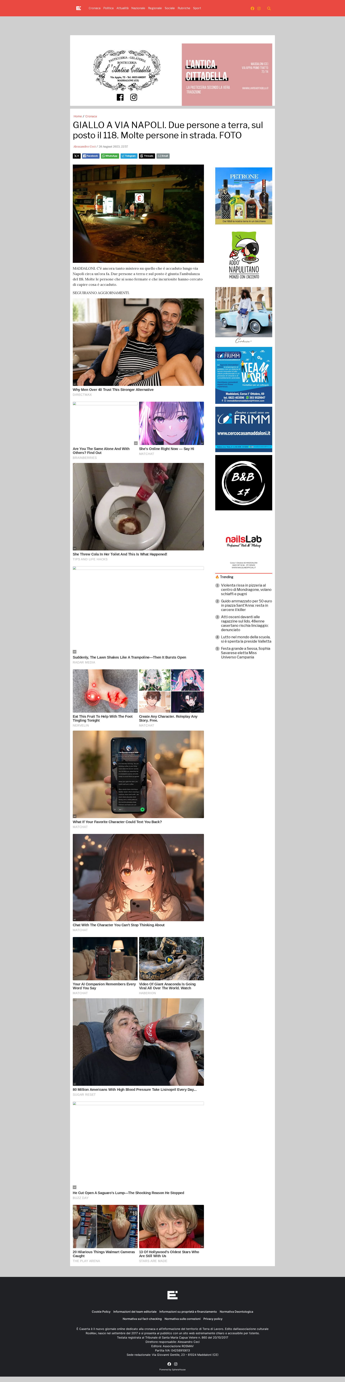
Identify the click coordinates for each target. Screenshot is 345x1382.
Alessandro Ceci (84, 146)
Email (165, 155)
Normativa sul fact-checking (142, 1319)
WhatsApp (111, 155)
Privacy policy (212, 1319)
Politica (108, 8)
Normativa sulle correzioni (183, 1319)
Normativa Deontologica (236, 1311)
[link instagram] (259, 8)
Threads (148, 155)
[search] (269, 8)
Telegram (130, 155)
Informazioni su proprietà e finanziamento (188, 1311)
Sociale (170, 8)
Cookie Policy (101, 1311)
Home (78, 116)
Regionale (155, 8)
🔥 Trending (224, 577)
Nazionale (138, 8)
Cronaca (94, 8)
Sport (197, 8)
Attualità (122, 8)
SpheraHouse (179, 1369)
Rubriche (184, 8)
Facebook (92, 155)
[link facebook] (252, 8)
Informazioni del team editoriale (135, 1311)
